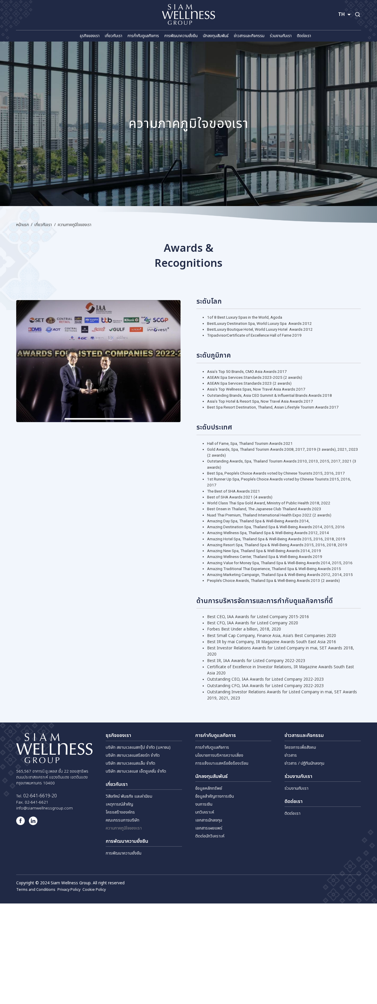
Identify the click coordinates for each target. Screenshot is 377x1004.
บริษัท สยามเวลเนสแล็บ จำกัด (130, 763)
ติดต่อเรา (292, 813)
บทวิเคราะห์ (204, 812)
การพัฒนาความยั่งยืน (123, 853)
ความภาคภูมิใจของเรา (124, 828)
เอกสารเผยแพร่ (208, 828)
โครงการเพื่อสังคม (300, 747)
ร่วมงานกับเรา (296, 788)
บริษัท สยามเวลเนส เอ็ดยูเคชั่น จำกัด (136, 771)
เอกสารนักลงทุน (208, 820)
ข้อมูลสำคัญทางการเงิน (214, 796)
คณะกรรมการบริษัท (122, 820)
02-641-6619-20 (40, 795)
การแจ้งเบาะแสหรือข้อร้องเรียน (221, 763)
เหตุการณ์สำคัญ (119, 804)
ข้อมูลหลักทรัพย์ (208, 788)
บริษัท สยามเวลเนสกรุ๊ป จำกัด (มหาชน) (138, 747)
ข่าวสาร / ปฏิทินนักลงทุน (304, 763)
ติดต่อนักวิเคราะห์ (209, 836)
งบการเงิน (203, 804)
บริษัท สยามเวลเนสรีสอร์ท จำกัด (133, 755)
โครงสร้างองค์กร (120, 812)
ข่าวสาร (291, 755)
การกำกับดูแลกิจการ (212, 747)
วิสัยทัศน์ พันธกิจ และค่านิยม (129, 796)
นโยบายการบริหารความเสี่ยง (219, 755)
